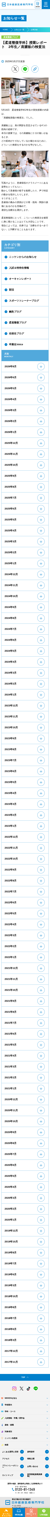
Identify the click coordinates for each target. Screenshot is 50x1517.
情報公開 (30, 1459)
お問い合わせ (32, 1466)
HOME (5, 30)
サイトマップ (7, 1475)
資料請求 (30, 1452)
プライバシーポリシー (10, 1466)
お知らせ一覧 (19, 30)
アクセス (5, 1459)
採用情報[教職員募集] (34, 1475)
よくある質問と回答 (10, 1452)
